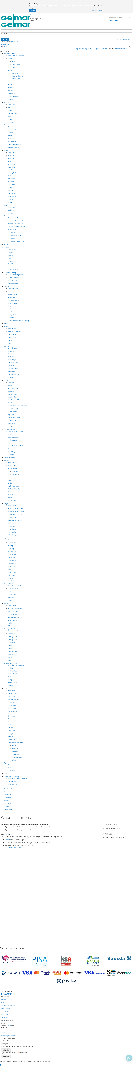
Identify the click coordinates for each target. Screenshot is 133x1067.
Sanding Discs (12, 640)
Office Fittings (12, 781)
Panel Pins (11, 597)
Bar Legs (10, 546)
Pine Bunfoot (12, 560)
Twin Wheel (11, 264)
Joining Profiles (12, 337)
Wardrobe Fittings (13, 147)
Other (10, 626)
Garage (10, 680)
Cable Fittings (12, 357)
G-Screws (11, 391)
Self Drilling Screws (14, 417)
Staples (10, 600)
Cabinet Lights (12, 360)
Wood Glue (15, 61)
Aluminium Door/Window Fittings (18, 321)
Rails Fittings (12, 141)
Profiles (10, 136)
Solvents (10, 645)
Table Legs (11, 575)
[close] (1, 1)
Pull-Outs (11, 182)
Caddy (10, 110)
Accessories (11, 107)
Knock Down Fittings (14, 277)
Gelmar (10, 58)
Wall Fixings (11, 423)
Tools (9, 343)
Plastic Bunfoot (13, 563)
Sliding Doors (12, 315)
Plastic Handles (13, 495)
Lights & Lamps (13, 368)
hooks (10, 309)
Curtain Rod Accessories (16, 235)
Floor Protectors (13, 581)
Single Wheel (12, 261)
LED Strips (11, 366)
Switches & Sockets (14, 374)
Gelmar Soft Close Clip (15, 514)
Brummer (11, 88)
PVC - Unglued (12, 334)
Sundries (15, 67)
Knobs (10, 483)
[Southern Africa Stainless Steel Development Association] (119, 961)
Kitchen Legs (12, 554)
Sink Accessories (13, 708)
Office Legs (11, 557)
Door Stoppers (12, 297)
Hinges (10, 306)
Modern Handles (13, 486)
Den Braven (11, 85)
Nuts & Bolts (12, 397)
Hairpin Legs (12, 551)
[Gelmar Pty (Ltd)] (15, 20)
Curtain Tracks (12, 238)
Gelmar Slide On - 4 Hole (16, 511)
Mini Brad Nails (13, 589)
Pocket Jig (11, 736)
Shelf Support (12, 440)
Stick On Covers (13, 409)
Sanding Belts (12, 637)
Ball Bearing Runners (15, 608)
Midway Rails (12, 173)
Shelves (10, 668)
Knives (10, 725)
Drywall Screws (13, 388)
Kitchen (10, 768)
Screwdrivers (12, 739)
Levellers (11, 255)
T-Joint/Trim (11, 340)
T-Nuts (10, 267)
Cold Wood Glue (17, 79)
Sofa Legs (11, 569)
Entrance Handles (13, 300)
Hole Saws (15, 760)
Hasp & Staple (12, 303)
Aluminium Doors (13, 130)
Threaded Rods (13, 420)
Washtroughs (12, 705)
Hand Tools (11, 722)
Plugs (9, 258)
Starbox (10, 623)
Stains (10, 648)
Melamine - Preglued (14, 331)
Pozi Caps (11, 403)
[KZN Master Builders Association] (93, 966)
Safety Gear (11, 731)
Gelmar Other (12, 517)
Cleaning (11, 199)
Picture (10, 449)
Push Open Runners (14, 614)
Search (32, 15)
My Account (80, 49)
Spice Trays (11, 185)
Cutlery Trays (12, 164)
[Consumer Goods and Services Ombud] (13, 962)
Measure (11, 728)
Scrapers (11, 654)
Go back (7, 840)
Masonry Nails (12, 394)
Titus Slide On (12, 526)
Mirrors (10, 213)
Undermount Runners (15, 617)
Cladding (11, 210)
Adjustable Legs (13, 543)
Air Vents (11, 155)
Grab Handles (12, 113)
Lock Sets (11, 312)
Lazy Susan (11, 170)
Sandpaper (11, 634)
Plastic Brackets (13, 283)
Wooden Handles (13, 492)
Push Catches (12, 532)
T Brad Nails (12, 595)
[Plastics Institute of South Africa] (39, 966)
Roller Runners (13, 620)
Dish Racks (11, 167)
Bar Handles (12, 465)
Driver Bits (15, 748)
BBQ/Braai (11, 158)
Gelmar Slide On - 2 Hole (16, 508)
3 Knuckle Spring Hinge (15, 520)
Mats (9, 116)
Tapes (10, 657)
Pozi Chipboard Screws (15, 400)
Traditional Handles (14, 489)
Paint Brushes (12, 651)
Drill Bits (14, 745)
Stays (9, 443)
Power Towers (12, 371)
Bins (9, 161)
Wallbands (11, 677)
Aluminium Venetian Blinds (17, 221)
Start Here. (14, 42)
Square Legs (12, 572)
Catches (10, 291)
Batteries (11, 354)
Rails (9, 139)
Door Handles (12, 294)
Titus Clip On (12, 529)
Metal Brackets (12, 280)
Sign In (97, 49)
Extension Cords (13, 363)
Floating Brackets (13, 674)
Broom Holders (13, 683)
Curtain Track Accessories (16, 241)
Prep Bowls (11, 702)
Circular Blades (17, 757)
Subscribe (6, 1050)
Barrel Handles (13, 468)
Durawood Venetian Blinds (16, 224)
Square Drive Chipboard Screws (18, 406)
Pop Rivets (11, 414)
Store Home (8, 847)
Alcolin (10, 70)
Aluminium (15, 471)
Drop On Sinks (12, 693)
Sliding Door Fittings (14, 144)
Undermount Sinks (14, 699)
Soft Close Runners (14, 611)
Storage (10, 202)
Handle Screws (12, 501)
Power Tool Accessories (15, 742)
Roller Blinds (12, 230)
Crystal (10, 480)
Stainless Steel (16, 474)
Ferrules (10, 252)
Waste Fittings (12, 711)
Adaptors (11, 351)
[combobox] (120, 17)
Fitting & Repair (13, 535)
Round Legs (11, 566)
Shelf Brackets (12, 671)
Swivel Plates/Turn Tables (16, 446)
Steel (13, 477)
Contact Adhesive (17, 64)
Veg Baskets (11, 193)
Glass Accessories (13, 437)
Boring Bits (15, 751)
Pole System (12, 179)
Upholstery (11, 452)
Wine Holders (12, 196)
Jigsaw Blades (16, 754)
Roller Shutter (12, 784)
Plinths (10, 176)
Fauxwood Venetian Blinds (16, 227)
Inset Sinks (11, 696)
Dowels (10, 385)
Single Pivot (11, 523)
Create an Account (121, 49)
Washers (10, 426)
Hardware (11, 578)
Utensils (10, 190)
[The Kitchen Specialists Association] (66, 966)
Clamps (10, 686)
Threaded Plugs (13, 270)
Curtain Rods (12, 232)
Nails (9, 592)
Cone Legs (11, 549)
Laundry (10, 133)
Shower (10, 119)
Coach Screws (12, 412)
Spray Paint (11, 642)
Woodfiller (15, 73)
